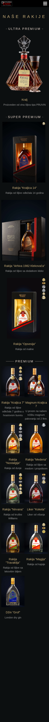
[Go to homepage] (6, 6)
